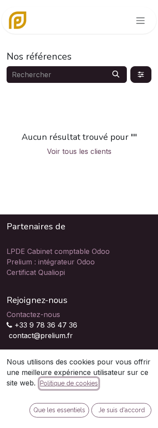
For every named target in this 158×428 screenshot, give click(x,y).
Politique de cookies (69, 383)
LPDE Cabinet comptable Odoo (58, 251)
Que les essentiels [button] (59, 410)
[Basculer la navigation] (140, 20)
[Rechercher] (116, 74)
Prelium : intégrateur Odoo (51, 261)
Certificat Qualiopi (36, 272)
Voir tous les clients (79, 151)
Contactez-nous (33, 314)
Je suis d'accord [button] (121, 410)
